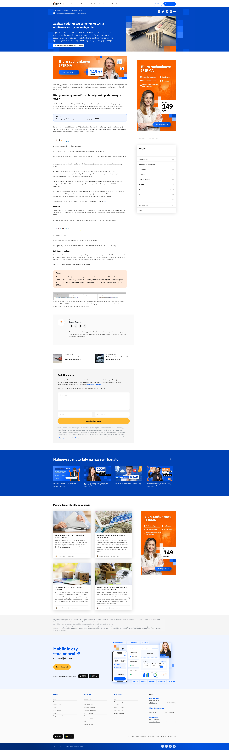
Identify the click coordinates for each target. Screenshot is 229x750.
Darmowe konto (169, 4)
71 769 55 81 (171, 712)
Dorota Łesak (61, 556)
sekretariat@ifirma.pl (154, 722)
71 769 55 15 (171, 703)
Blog (115, 699)
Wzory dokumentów (119, 707)
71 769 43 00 (171, 722)
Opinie (55, 707)
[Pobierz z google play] (94, 676)
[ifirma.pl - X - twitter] (166, 746)
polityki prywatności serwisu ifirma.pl (69, 438)
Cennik (55, 702)
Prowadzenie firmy (144, 200)
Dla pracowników (144, 159)
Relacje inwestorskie (153, 736)
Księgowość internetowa (90, 710)
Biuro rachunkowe (88, 704)
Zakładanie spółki (88, 702)
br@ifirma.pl (152, 712)
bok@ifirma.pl (153, 703)
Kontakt (55, 713)
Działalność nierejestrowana (147, 164)
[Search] (173, 138)
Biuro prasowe (57, 710)
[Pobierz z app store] (83, 676)
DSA (175, 736)
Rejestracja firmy (144, 205)
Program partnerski (58, 716)
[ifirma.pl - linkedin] (170, 746)
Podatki (141, 190)
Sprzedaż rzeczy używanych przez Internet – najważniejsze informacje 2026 (111, 588)
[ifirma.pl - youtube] (174, 746)
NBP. (105, 201)
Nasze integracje (118, 710)
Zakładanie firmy (88, 699)
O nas (54, 699)
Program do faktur (88, 713)
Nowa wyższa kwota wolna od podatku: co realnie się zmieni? (111, 536)
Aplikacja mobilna (88, 724)
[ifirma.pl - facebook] (162, 746)
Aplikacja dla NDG (88, 719)
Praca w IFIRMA (57, 704)
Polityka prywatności (141, 736)
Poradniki (116, 704)
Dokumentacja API (119, 713)
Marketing (141, 184)
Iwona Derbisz (60, 13)
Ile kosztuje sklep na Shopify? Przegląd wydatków (68, 588)
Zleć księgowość (62, 667)
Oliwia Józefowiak (104, 556)
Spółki (140, 210)
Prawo (140, 195)
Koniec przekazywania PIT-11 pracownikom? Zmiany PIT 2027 (70, 536)
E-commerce (142, 169)
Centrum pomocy (118, 702)
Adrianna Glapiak (104, 608)
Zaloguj (159, 4)
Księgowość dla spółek (89, 707)
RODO (169, 736)
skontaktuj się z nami (94, 384)
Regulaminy (131, 736)
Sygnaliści (163, 736)
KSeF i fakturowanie (144, 179)
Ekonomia (141, 174)
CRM (85, 721)
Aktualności (142, 154)
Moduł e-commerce (89, 716)
